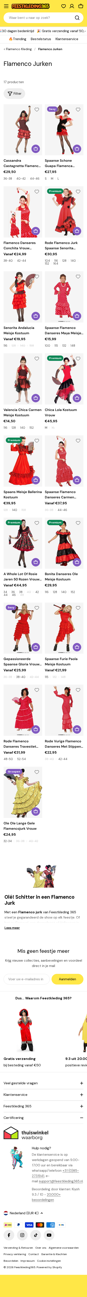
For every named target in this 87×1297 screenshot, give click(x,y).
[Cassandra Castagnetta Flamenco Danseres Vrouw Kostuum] (23, 129)
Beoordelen (11, 1261)
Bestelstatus (41, 39)
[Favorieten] (64, 6)
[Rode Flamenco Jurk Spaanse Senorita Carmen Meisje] (64, 212)
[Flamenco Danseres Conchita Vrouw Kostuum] (23, 212)
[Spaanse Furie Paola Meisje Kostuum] (64, 628)
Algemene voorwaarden (64, 1248)
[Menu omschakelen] (6, 6)
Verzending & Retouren (18, 1248)
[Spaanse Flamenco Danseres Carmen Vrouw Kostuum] (64, 461)
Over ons (40, 1248)
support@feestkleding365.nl (61, 1181)
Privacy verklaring (15, 1254)
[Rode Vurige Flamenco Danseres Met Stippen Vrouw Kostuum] (64, 710)
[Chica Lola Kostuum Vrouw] (64, 379)
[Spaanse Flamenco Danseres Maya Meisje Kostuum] (64, 296)
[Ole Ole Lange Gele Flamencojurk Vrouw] (23, 792)
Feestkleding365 (24, 1267)
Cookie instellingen (49, 1261)
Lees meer (12, 928)
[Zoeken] (77, 17)
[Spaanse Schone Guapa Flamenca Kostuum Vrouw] (64, 129)
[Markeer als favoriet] (36, 109)
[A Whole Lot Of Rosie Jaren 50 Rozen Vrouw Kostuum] (23, 543)
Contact (33, 1254)
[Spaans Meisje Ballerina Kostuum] (23, 461)
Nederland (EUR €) (24, 1213)
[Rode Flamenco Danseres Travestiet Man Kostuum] (23, 710)
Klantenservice (67, 39)
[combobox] (43, 17)
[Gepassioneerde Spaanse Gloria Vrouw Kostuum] (23, 628)
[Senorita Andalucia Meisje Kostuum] (23, 296)
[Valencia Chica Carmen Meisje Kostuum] (23, 379)
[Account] (72, 6)
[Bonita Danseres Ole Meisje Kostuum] (64, 543)
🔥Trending (17, 39)
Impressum (28, 1261)
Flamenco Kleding (19, 49)
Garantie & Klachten (54, 1254)
